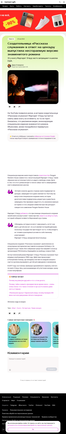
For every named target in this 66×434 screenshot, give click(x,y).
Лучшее (5, 6)
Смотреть (27, 6)
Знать (12, 6)
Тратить (48, 6)
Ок (33, 429)
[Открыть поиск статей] (60, 2)
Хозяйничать (57, 6)
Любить (19, 6)
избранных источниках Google (44, 136)
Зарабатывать (38, 6)
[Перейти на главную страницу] (10, 2)
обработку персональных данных (41, 425)
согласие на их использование (18, 425)
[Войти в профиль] (64, 2)
